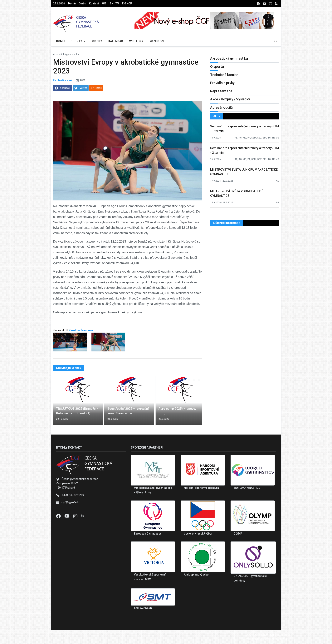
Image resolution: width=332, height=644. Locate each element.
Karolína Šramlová (62, 80)
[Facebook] (58, 516)
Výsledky (136, 41)
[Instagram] (75, 516)
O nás (82, 3)
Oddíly (97, 41)
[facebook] (258, 3)
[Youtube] (67, 516)
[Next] (195, 403)
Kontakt (94, 3)
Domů (72, 3)
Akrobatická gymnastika (66, 54)
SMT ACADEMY (143, 607)
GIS (104, 3)
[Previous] (59, 403)
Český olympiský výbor (198, 533)
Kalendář (115, 41)
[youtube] (264, 3)
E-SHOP (127, 3)
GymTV (114, 3)
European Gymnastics (148, 533)
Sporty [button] (76, 41)
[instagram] (270, 3)
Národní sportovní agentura (201, 487)
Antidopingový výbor (197, 574)
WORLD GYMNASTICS (247, 487)
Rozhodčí (156, 41)
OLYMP (238, 533)
